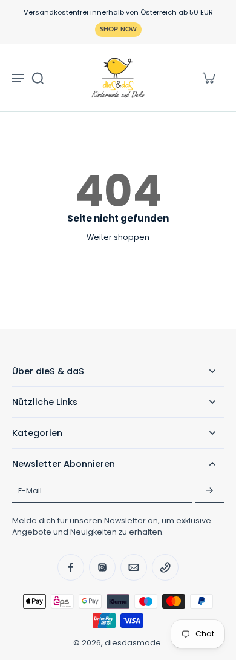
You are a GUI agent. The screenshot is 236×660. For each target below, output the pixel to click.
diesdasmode (133, 643)
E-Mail (30, 491)
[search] (37, 77)
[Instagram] (102, 567)
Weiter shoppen (118, 237)
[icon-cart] (208, 77)
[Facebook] (70, 567)
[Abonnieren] (209, 491)
